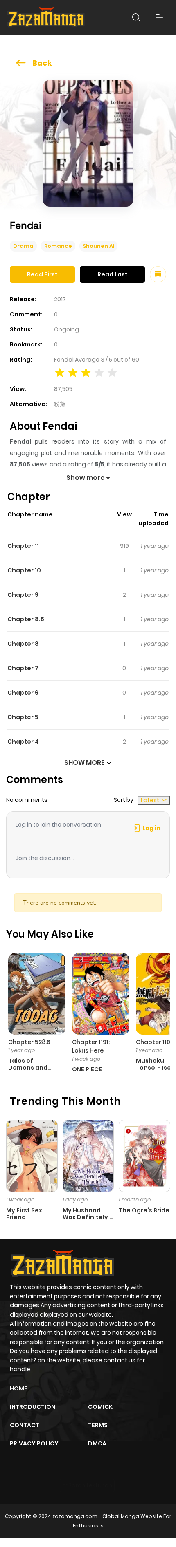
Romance (58, 246)
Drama (23, 246)
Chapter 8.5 (25, 619)
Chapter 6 (22, 693)
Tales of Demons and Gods (27, 1068)
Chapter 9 (22, 595)
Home (18, 1388)
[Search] (135, 17)
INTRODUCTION (32, 1407)
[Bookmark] (158, 274)
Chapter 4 (23, 741)
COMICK (100, 1407)
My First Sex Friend (24, 1213)
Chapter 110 (153, 1042)
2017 (60, 299)
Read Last (112, 274)
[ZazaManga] (46, 17)
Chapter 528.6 (29, 1042)
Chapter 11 (23, 546)
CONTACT (24, 1425)
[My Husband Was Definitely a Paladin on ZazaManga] (88, 1155)
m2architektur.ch (87, 1485)
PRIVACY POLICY (34, 1443)
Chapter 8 (23, 644)
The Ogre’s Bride (144, 1210)
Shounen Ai (98, 246)
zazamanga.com (74, 1516)
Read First (42, 274)
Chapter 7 (22, 668)
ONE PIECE (87, 1069)
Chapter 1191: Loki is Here (91, 1046)
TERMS (98, 1425)
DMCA (97, 1443)
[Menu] (159, 17)
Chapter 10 (24, 570)
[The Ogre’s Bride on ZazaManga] (144, 1155)
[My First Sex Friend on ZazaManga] (32, 1155)
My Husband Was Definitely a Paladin (88, 1217)
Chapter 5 (22, 717)
